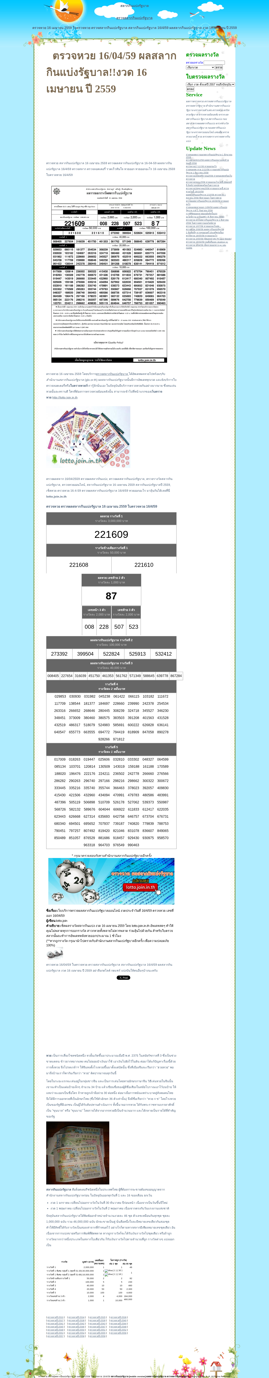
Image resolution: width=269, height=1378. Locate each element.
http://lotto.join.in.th (65, 397)
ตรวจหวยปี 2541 (55, 1323)
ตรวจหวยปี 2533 (55, 1317)
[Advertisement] (111, 126)
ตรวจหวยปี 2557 (55, 1336)
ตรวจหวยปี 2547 (97, 1327)
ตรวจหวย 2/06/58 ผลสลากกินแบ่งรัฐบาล (205, 229)
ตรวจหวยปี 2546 (76, 1327)
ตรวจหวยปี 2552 (119, 1330)
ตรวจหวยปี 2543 (97, 1323)
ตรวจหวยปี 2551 (97, 1330)
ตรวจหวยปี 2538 (76, 1320)
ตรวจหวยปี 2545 (55, 1327)
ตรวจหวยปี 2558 (76, 1336)
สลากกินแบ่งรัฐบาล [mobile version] (128, 1376)
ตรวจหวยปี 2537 (55, 1320)
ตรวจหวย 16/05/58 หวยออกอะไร (201, 235)
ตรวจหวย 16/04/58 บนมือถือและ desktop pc (207, 242)
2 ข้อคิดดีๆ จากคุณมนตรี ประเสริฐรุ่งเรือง (205, 232)
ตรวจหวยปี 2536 (119, 1317)
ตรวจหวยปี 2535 (97, 1317)
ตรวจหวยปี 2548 (119, 1327)
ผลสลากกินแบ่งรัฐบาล (156, 1376)
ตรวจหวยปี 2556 (119, 1333)
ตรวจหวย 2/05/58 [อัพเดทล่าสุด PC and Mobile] (209, 239)
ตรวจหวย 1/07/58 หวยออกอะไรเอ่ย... (203, 226)
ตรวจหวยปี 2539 (97, 1320)
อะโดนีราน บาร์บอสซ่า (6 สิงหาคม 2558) (205, 217)
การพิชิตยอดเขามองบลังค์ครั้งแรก (201, 213)
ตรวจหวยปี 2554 (76, 1333)
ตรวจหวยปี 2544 (119, 1323)
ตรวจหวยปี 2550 (76, 1330)
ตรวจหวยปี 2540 (119, 1320)
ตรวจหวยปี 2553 (55, 1333)
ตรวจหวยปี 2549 (55, 1330)
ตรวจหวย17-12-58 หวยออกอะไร (201, 166)
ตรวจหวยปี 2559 (97, 1336)
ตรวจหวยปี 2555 (97, 1333)
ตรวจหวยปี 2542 (76, 1323)
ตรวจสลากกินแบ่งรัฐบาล (134, 18)
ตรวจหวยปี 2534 (76, 1317)
